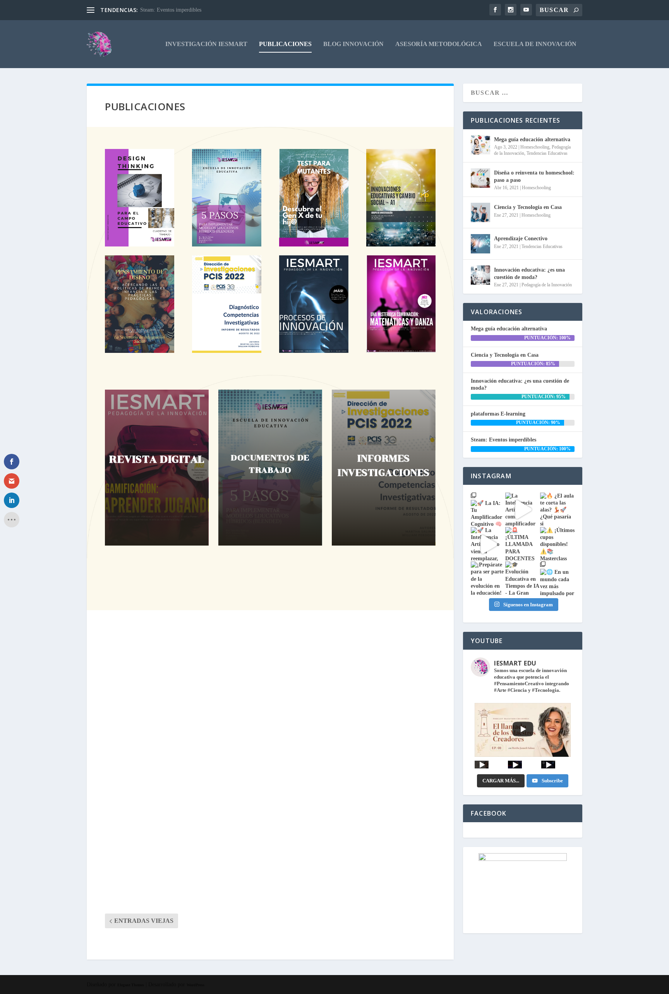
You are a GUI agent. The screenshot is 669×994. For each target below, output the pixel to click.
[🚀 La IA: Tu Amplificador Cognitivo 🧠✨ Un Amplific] (488, 510)
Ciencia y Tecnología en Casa (173, 845)
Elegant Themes (130, 985)
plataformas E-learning (498, 414)
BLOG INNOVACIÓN (353, 44)
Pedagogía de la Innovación (546, 284)
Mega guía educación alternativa (183, 658)
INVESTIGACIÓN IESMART (206, 44)
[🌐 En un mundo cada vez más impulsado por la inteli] (557, 578)
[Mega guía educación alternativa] (480, 144)
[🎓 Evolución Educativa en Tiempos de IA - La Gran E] (522, 578)
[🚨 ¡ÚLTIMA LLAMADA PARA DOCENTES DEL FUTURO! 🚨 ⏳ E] (522, 544)
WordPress (195, 985)
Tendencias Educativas (547, 153)
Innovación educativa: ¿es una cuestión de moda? (529, 273)
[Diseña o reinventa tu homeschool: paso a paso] (480, 178)
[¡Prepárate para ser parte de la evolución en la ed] (488, 578)
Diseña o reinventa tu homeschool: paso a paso (212, 752)
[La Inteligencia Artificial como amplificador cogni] (522, 510)
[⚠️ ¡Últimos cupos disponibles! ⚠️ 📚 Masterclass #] (557, 544)
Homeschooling (534, 147)
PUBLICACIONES (285, 44)
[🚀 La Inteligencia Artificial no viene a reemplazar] (488, 544)
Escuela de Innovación (535, 44)
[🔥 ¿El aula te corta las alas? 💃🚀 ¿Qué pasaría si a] (557, 510)
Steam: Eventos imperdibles (170, 10)
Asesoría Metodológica (438, 44)
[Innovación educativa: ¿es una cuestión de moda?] (480, 275)
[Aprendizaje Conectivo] (480, 243)
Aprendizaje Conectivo (520, 238)
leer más (123, 703)
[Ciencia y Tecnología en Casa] (480, 212)
